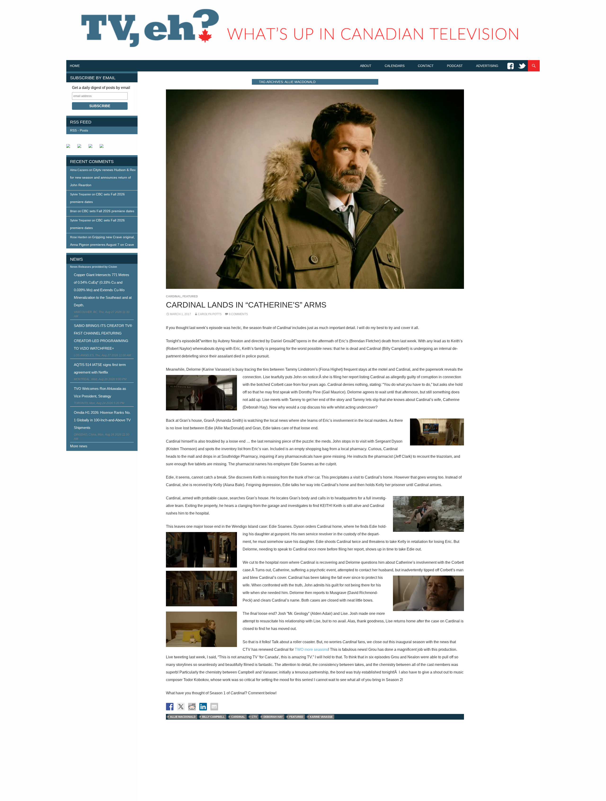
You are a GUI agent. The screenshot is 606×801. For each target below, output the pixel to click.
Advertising (487, 66)
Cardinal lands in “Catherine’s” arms (246, 304)
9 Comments (238, 314)
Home (75, 66)
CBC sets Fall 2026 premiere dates (108, 211)
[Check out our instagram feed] (103, 148)
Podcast (455, 66)
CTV (254, 716)
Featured (190, 296)
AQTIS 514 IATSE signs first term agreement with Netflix (100, 368)
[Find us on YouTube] (92, 148)
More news (78, 446)
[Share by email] (214, 706)
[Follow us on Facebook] (70, 148)
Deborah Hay (273, 716)
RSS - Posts (79, 130)
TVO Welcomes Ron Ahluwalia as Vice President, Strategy (100, 392)
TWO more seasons (311, 649)
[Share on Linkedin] (203, 706)
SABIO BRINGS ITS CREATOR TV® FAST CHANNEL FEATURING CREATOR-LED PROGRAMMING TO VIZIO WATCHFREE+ (103, 337)
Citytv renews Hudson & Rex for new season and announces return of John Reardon (103, 177)
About (365, 66)
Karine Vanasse (321, 716)
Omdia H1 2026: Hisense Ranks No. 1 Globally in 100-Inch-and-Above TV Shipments (102, 420)
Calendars (395, 66)
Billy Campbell (213, 716)
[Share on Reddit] (192, 706)
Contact (426, 66)
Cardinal (173, 296)
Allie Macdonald (183, 716)
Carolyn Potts (210, 314)
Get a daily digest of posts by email (101, 88)
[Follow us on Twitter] (81, 148)
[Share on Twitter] (181, 706)
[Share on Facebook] (170, 706)
